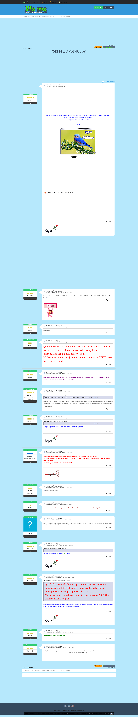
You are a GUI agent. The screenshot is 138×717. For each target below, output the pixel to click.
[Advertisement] (69, 32)
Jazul (31, 501)
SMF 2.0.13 (61, 709)
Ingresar (53, 2)
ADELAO (31, 289)
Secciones (35, 2)
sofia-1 (30, 324)
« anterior (108, 45)
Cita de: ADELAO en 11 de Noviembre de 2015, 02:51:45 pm (55, 395)
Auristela (31, 450)
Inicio (26, 2)
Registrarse (63, 2)
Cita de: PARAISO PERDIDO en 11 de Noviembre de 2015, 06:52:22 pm (57, 580)
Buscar (45, 2)
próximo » (113, 45)
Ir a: (98, 675)
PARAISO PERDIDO (31, 339)
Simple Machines (75, 709)
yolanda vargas (30, 389)
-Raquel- (31, 94)
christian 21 (30, 484)
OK (111, 713)
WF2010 (31, 517)
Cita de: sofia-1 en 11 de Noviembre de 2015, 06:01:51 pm (55, 548)
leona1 (30, 629)
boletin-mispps (31, 645)
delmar (30, 371)
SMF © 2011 (68, 709)
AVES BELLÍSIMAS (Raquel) (53, 85)
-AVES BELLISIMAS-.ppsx (55, 192)
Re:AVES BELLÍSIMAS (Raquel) (54, 291)
